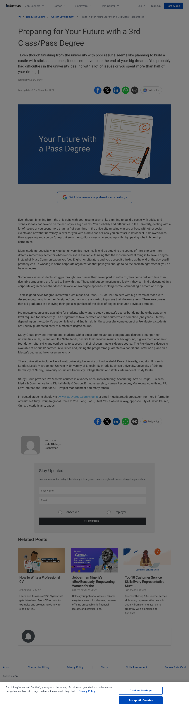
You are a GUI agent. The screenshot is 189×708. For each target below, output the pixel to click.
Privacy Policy (87, 691)
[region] (94, 695)
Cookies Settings (141, 690)
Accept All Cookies (141, 700)
